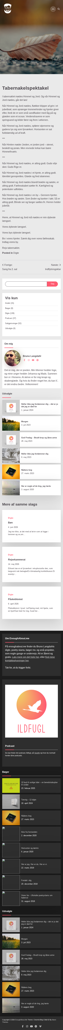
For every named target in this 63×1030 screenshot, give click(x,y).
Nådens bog (26, 470)
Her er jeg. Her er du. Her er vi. (34, 864)
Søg (52, 284)
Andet (7, 303)
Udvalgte (9, 328)
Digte (16, 253)
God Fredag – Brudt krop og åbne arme (39, 438)
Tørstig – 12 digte (28, 800)
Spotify (37, 753)
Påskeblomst (15, 599)
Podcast (8, 318)
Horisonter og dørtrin (30, 848)
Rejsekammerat (16, 559)
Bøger (7, 308)
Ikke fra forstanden (29, 832)
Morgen (24, 421)
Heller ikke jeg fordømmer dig (34, 454)
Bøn (10, 522)
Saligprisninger (11, 323)
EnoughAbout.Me (21, 1020)
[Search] (58, 9)
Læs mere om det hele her (25, 657)
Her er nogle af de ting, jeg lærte (36, 486)
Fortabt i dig (26, 880)
